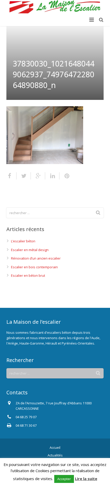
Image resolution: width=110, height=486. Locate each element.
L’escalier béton (23, 241)
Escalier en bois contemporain (34, 267)
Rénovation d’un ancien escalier (36, 258)
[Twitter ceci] (24, 175)
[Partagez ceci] (11, 175)
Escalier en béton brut (28, 275)
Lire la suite (86, 478)
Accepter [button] (64, 479)
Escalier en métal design (30, 249)
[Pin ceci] (65, 175)
